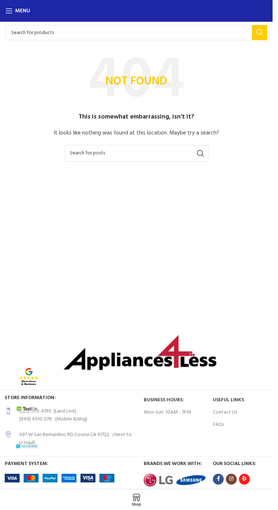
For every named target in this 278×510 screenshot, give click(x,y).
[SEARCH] (259, 32)
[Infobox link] (70, 415)
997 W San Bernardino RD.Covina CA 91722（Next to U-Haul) (75, 439)
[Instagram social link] (231, 479)
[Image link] (28, 377)
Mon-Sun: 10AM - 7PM (167, 412)
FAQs (218, 424)
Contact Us (225, 412)
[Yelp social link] (244, 479)
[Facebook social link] (218, 479)
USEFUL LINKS (228, 400)
